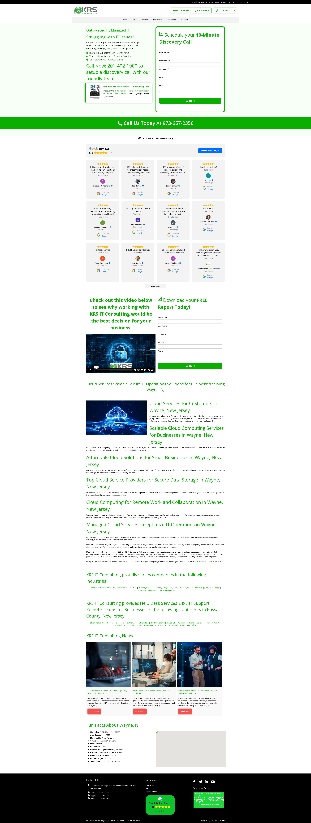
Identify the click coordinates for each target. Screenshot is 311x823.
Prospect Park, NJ (213, 623)
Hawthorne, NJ (131, 623)
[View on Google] (102, 181)
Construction (122, 588)
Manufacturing (140, 590)
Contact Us (150, 785)
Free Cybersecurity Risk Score (191, 10)
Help (147, 788)
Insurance (209, 588)
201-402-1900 (122, 66)
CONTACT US (226, 10)
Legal (217, 588)
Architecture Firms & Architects (102, 588)
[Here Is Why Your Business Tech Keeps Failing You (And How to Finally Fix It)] (199, 664)
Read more (94, 711)
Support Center (235, 2)
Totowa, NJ (140, 625)
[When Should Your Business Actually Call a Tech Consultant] (154, 664)
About (133, 19)
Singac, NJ (130, 625)
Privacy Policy (205, 821)
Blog (246, 2)
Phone (161, 86)
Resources (172, 19)
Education (132, 588)
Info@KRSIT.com (205, 561)
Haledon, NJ (119, 623)
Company (164, 69)
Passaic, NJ (171, 623)
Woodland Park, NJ (189, 625)
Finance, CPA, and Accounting (192, 588)
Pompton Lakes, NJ (196, 623)
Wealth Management (168, 590)
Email (162, 77)
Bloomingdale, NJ (97, 623)
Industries (157, 19)
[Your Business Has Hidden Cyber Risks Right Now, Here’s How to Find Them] (108, 664)
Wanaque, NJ (151, 625)
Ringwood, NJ (119, 625)
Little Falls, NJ (144, 623)
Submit (190, 100)
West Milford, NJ (174, 625)
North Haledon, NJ (158, 623)
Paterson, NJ (183, 623)
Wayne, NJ (162, 625)
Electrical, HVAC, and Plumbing (150, 588)
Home (223, 2)
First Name (164, 52)
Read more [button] (103, 175)
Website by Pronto (218, 821)
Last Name (164, 60)
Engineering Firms (171, 588)
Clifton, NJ (109, 623)
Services (144, 19)
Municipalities (153, 590)
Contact (184, 19)
